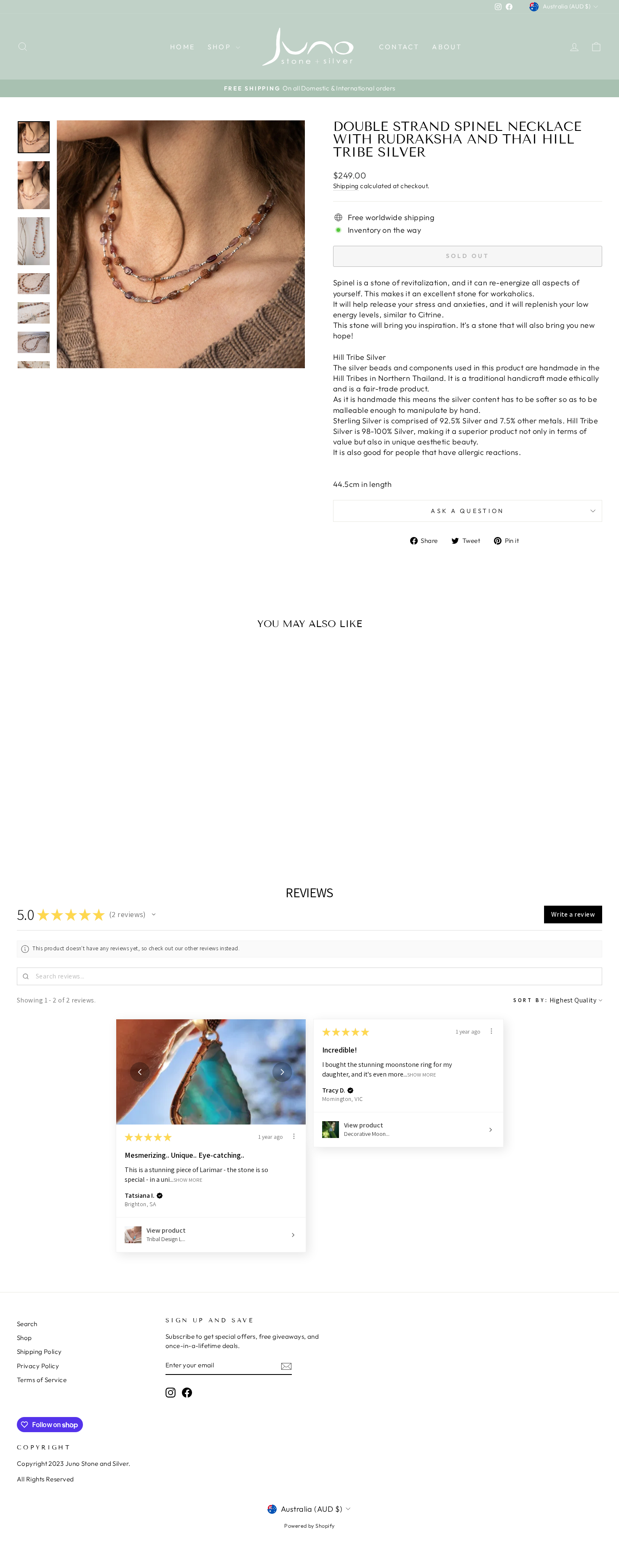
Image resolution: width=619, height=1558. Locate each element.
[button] (154, 914)
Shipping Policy (39, 1352)
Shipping (346, 186)
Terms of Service (42, 1380)
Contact (399, 47)
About (447, 47)
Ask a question (467, 511)
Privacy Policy (38, 1366)
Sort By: (530, 1000)
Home (182, 47)
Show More (188, 1179)
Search (27, 1324)
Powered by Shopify (309, 1525)
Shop (221, 47)
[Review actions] (294, 1136)
